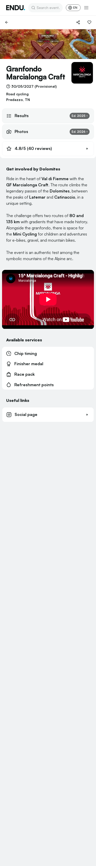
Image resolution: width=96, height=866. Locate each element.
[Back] (6, 22)
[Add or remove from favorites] (89, 22)
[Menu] (86, 7)
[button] (48, 148)
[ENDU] (15, 8)
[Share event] (78, 22)
